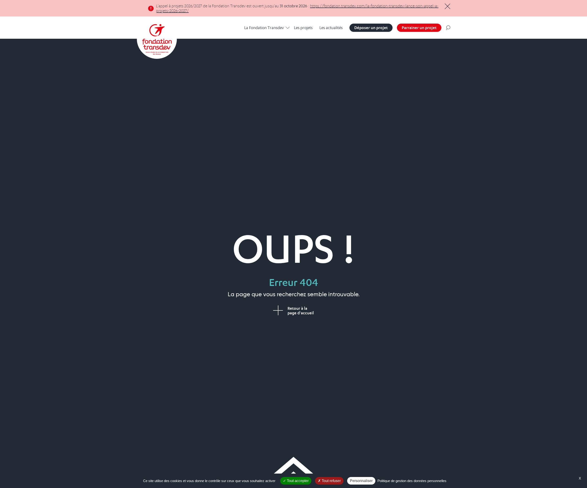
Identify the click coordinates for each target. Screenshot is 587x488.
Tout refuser (331, 481)
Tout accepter (297, 481)
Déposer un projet (371, 27)
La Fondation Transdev (264, 27)
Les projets (303, 27)
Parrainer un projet (419, 27)
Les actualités (331, 27)
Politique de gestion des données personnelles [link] (411, 481)
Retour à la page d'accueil (301, 310)
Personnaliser (361, 481)
